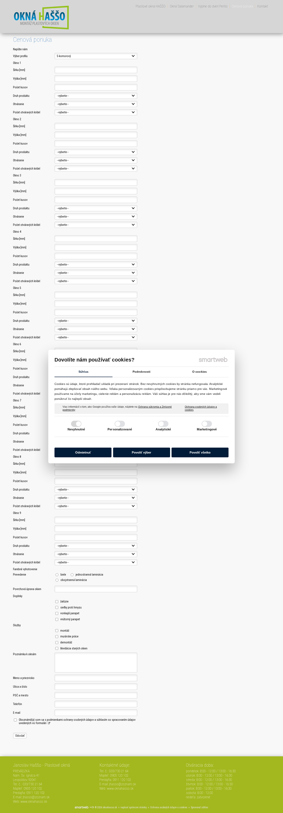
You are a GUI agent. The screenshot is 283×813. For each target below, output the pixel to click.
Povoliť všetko (200, 452)
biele (63, 574)
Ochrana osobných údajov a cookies (201, 408)
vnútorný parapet (70, 619)
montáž (64, 630)
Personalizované (120, 429)
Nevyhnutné (76, 429)
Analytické (163, 429)
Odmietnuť (83, 452)
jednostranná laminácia (89, 574)
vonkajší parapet (69, 613)
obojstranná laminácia (73, 580)
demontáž (66, 642)
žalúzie (64, 601)
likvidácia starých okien (73, 648)
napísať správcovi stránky (134, 807)
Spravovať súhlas (199, 807)
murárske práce (69, 636)
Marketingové (207, 429)
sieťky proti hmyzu (71, 607)
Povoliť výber (141, 452)
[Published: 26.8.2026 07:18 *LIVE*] (91, 807)
